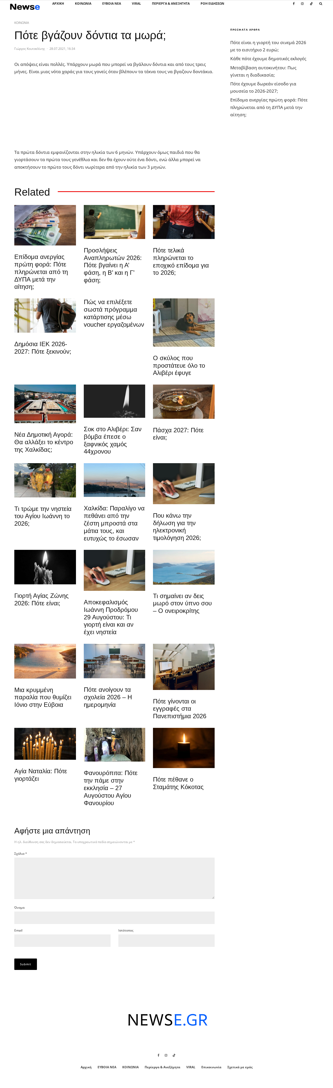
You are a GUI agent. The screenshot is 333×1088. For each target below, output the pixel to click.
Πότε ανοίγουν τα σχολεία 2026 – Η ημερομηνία (108, 697)
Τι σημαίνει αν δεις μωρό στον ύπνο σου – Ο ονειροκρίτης (182, 603)
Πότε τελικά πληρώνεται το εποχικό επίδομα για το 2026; (181, 261)
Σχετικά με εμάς (240, 1067)
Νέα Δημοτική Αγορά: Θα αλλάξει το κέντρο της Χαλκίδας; (43, 442)
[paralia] (184, 567)
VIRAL (136, 3)
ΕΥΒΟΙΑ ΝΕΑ (111, 3)
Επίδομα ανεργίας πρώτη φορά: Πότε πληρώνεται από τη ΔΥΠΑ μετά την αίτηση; (41, 271)
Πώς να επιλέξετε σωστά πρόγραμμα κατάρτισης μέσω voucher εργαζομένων (114, 313)
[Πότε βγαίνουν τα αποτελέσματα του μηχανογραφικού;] (45, 315)
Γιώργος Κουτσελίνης (29, 48)
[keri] (184, 748)
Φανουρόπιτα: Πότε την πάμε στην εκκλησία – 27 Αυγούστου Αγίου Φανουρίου (111, 787)
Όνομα (19, 907)
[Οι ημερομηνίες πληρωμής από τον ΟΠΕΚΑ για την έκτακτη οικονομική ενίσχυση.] (45, 225)
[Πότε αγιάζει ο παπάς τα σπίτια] (184, 402)
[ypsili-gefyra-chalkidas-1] (114, 480)
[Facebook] (294, 6)
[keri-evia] (114, 401)
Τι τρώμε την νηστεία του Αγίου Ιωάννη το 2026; (43, 516)
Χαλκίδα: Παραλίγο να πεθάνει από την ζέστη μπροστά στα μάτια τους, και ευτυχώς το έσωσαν (114, 523)
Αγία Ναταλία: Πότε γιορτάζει (40, 775)
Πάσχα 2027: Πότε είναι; (178, 434)
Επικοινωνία (211, 1067)
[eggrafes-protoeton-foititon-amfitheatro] (184, 667)
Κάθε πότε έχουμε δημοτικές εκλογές (268, 58)
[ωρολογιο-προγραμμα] (184, 483)
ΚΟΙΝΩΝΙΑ (83, 3)
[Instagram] (302, 6)
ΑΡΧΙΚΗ (58, 3)
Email (18, 930)
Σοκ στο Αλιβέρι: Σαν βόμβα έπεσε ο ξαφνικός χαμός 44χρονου (113, 440)
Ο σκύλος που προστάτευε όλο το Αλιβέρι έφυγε (179, 365)
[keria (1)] (45, 744)
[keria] (45, 567)
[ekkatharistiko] (114, 570)
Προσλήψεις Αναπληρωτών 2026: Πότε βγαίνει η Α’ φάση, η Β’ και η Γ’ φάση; (113, 265)
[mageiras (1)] (45, 661)
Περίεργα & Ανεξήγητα (171, 3)
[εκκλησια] (45, 480)
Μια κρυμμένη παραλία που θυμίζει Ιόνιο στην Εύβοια (42, 697)
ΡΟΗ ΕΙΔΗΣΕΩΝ (212, 3)
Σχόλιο (20, 853)
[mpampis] (184, 322)
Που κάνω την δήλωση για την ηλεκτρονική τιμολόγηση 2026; (177, 526)
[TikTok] (311, 6)
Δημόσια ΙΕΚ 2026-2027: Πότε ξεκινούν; (42, 347)
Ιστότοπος (125, 930)
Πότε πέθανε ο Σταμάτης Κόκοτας (178, 783)
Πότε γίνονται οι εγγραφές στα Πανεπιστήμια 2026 (179, 709)
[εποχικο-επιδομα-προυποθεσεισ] (184, 222)
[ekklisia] (114, 745)
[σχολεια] (114, 222)
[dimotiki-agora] (45, 404)
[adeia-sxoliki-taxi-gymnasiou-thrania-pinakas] (114, 661)
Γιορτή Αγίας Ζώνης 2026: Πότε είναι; (41, 599)
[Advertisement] (53, 112)
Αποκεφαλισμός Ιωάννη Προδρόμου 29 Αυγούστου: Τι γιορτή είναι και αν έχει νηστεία (111, 617)
